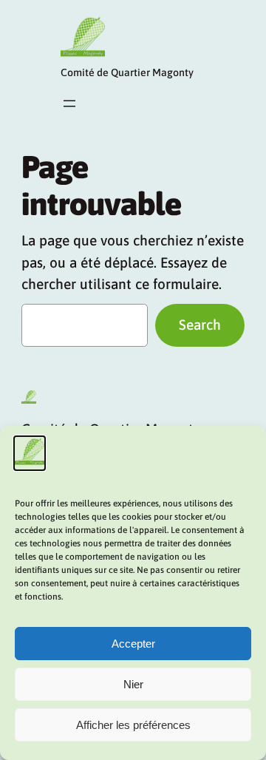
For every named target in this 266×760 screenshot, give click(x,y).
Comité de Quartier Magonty (127, 72)
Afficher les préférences (133, 725)
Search (200, 324)
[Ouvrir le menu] (69, 103)
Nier (133, 684)
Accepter (133, 643)
